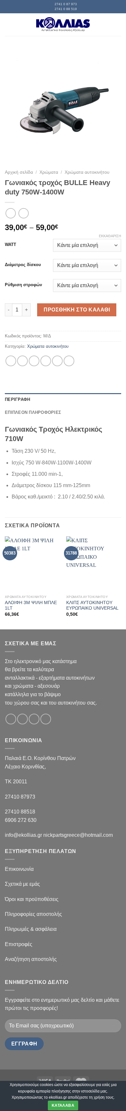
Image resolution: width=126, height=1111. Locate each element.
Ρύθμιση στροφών (23, 285)
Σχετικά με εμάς (22, 884)
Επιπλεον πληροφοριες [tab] (33, 412)
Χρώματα (48, 172)
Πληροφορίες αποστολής (33, 914)
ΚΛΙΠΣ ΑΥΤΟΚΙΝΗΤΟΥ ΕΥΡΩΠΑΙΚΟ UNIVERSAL (92, 605)
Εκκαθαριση (110, 236)
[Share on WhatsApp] (10, 361)
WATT (10, 244)
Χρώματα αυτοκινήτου (87, 172)
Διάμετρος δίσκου (23, 265)
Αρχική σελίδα (19, 172)
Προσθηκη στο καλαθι (77, 309)
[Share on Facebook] (22, 361)
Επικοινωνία (19, 869)
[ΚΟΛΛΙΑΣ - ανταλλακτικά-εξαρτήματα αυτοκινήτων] (63, 24)
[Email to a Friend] (45, 361)
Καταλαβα (63, 1105)
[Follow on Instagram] (22, 719)
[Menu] (9, 24)
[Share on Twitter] (34, 361)
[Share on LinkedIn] (69, 361)
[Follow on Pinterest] (45, 719)
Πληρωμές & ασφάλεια (31, 929)
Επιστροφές (18, 944)
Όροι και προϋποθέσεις (31, 899)
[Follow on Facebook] (10, 719)
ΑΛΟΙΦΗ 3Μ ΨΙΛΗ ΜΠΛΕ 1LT (31, 605)
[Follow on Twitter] (34, 719)
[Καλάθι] (118, 25)
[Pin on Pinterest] (57, 361)
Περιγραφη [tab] (17, 399)
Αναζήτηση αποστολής (31, 959)
